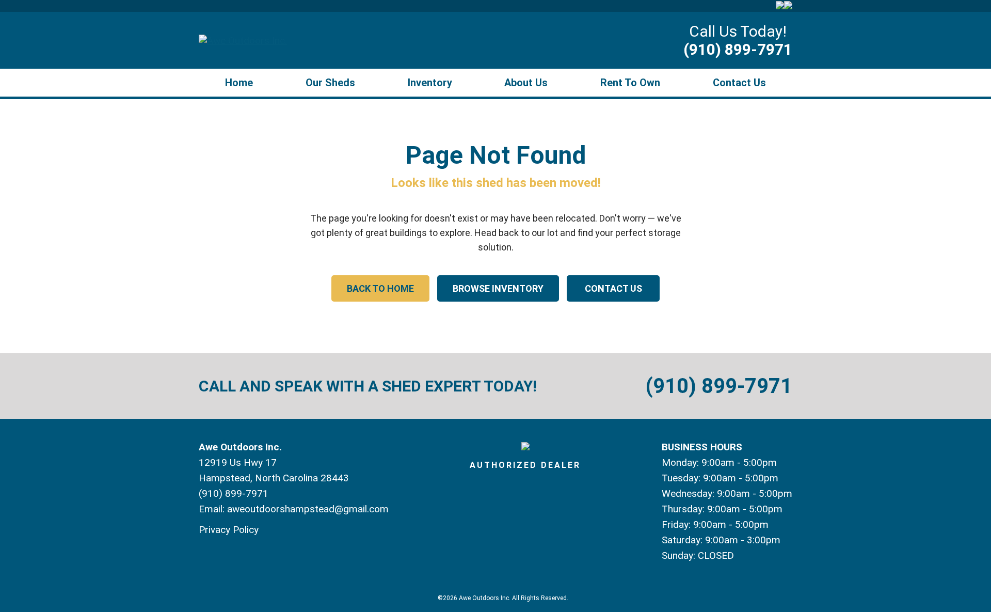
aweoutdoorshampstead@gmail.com (308, 509)
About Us (526, 82)
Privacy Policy (229, 530)
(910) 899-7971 (737, 49)
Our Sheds (330, 82)
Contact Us (739, 82)
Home (239, 82)
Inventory (430, 82)
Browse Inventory (498, 288)
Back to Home (380, 288)
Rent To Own (630, 82)
